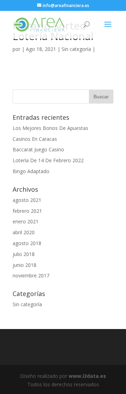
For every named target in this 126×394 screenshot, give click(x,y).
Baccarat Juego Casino (38, 149)
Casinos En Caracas (35, 139)
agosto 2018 (27, 243)
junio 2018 (24, 265)
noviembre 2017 (31, 275)
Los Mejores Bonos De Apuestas (50, 128)
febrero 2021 (27, 211)
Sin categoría (27, 304)
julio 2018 (24, 254)
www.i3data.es (87, 376)
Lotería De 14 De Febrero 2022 (48, 160)
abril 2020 (24, 232)
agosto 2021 (27, 200)
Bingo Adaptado (31, 171)
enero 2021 (25, 221)
